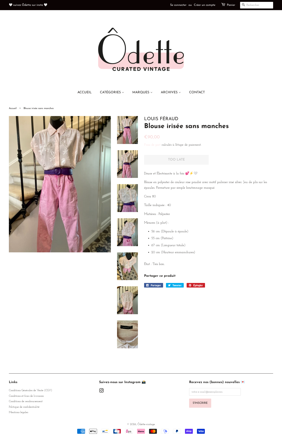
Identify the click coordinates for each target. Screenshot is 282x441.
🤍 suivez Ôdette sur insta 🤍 (28, 5)
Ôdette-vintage (146, 424)
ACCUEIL (84, 92)
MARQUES (141, 92)
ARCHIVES (170, 92)
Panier (231, 5)
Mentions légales (18, 412)
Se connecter (178, 5)
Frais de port (152, 144)
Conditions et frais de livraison (26, 396)
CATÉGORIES (111, 92)
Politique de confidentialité (24, 407)
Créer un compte (204, 5)
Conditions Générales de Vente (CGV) (30, 390)
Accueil (13, 108)
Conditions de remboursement (26, 401)
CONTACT (197, 92)
